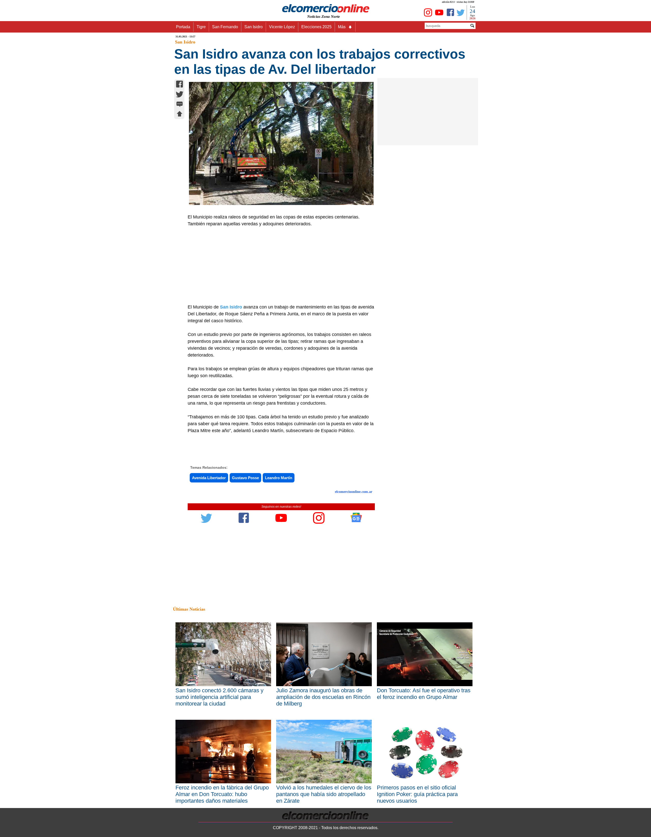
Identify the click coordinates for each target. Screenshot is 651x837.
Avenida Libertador (209, 478)
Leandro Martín (278, 478)
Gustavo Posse (245, 478)
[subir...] (179, 114)
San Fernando (225, 27)
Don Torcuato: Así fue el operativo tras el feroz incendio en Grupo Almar (423, 693)
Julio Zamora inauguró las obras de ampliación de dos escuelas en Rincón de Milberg (323, 697)
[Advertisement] (278, 265)
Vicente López (282, 27)
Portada (183, 27)
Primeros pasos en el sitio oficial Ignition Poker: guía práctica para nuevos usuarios (417, 794)
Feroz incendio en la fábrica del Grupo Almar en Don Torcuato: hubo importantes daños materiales (222, 794)
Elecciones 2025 (316, 27)
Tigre (201, 27)
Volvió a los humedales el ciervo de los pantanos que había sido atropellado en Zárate (323, 794)
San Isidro (253, 27)
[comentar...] (179, 104)
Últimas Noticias (189, 609)
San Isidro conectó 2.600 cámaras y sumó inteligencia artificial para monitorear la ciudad (219, 697)
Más (342, 27)
